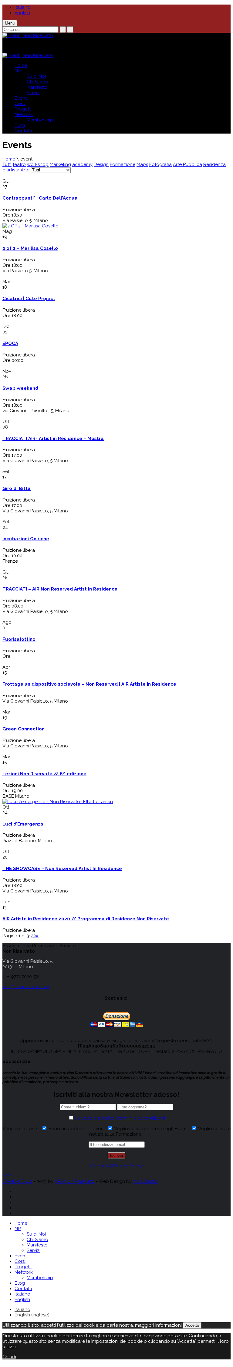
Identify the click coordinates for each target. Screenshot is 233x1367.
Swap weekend (20, 388)
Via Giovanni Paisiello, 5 (27, 961)
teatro (19, 164)
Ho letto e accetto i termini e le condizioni (120, 1118)
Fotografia (160, 164)
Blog (20, 125)
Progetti (23, 109)
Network (24, 114)
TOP (7, 1176)
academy (82, 164)
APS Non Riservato (75, 1181)
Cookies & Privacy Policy (116, 1166)
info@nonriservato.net (25, 986)
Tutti (7, 164)
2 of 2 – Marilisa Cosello (30, 248)
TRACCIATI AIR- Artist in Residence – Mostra (53, 438)
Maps (142, 164)
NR (18, 71)
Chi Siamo (37, 81)
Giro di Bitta (16, 488)
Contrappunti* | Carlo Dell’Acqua (40, 198)
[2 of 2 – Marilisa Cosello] (30, 226)
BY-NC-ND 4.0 (17, 1181)
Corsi (20, 103)
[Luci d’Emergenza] (57, 801)
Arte (25, 170)
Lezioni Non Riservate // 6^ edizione (44, 773)
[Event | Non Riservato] (27, 34)
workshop (38, 164)
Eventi (21, 98)
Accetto (192, 1325)
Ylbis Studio (145, 1181)
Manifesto (37, 87)
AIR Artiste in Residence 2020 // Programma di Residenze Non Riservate (85, 919)
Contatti (23, 131)
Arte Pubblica (187, 164)
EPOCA (10, 343)
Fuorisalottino (18, 639)
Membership (40, 120)
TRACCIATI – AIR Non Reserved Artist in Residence (59, 589)
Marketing (60, 164)
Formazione (122, 164)
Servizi (33, 92)
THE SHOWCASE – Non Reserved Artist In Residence (62, 868)
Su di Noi (36, 76)
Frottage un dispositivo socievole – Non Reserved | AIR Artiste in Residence (89, 684)
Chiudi (9, 1356)
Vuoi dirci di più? (21, 1128)
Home (21, 65)
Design (101, 164)
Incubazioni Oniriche (25, 538)
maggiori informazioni (158, 1325)
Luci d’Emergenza (22, 824)
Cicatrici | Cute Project (28, 298)
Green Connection (23, 729)
